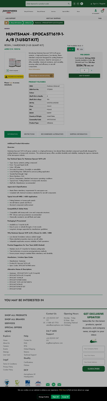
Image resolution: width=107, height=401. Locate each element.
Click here (62, 390)
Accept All (65, 397)
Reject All (55, 397)
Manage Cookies (44, 397)
